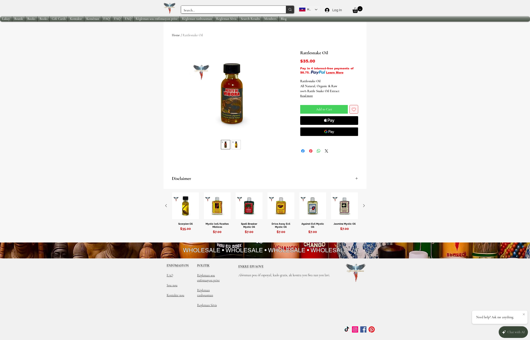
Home (176, 35)
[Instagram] (355, 329)
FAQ (170, 275)
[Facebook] (363, 329)
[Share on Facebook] (302, 150)
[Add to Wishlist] (353, 109)
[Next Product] (363, 205)
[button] (357, 9)
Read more (306, 96)
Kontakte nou (175, 295)
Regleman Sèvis (207, 305)
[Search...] (290, 9)
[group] (265, 217)
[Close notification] (523, 314)
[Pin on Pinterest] (310, 150)
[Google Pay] (329, 131)
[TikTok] (347, 329)
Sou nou (172, 285)
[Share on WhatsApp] (318, 150)
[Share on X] (326, 150)
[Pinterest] (372, 329)
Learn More (334, 72)
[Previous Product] (166, 205)
